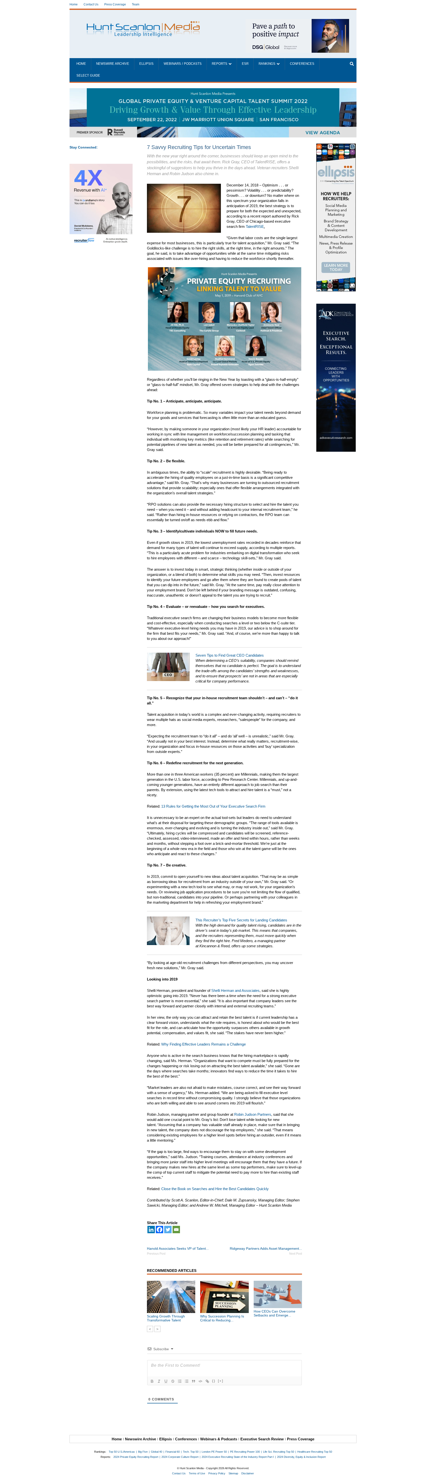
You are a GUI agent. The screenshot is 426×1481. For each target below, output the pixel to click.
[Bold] (152, 1381)
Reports (219, 64)
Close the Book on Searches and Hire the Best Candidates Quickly (215, 1189)
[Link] (207, 1381)
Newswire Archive (112, 64)
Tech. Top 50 (190, 1451)
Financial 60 (172, 1451)
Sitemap (233, 1473)
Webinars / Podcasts (183, 64)
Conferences (302, 64)
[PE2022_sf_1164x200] (213, 91)
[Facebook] (159, 1229)
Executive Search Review (262, 1439)
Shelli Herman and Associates (235, 990)
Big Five (143, 1451)
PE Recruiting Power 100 (245, 1451)
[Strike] (172, 1381)
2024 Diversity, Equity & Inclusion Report (301, 1456)
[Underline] (165, 1381)
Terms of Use (197, 1473)
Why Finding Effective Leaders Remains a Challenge (203, 1044)
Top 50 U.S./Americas (122, 1451)
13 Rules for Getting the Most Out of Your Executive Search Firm (213, 806)
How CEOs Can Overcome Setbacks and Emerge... (274, 1313)
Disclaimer (247, 1473)
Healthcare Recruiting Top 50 (314, 1451)
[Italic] (159, 1381)
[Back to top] (419, 1474)
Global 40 (156, 1451)
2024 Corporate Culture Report (179, 1456)
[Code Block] (200, 1381)
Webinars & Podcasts (218, 1439)
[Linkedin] (151, 1229)
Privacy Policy (216, 1473)
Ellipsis (146, 64)
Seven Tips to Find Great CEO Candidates (229, 655)
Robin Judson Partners (252, 1114)
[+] (220, 1381)
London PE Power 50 (214, 1451)
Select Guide (88, 75)
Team (135, 4)
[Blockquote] (193, 1381)
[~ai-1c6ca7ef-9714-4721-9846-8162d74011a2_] (297, 21)
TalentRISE (255, 226)
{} (213, 1381)
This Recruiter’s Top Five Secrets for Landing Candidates (241, 920)
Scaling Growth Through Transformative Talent (166, 1318)
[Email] (176, 1229)
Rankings (267, 64)
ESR (245, 64)
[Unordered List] (186, 1381)
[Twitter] (168, 1229)
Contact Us (91, 4)
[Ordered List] (179, 1381)
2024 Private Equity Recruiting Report (135, 1456)
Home (74, 4)
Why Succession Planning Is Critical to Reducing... (222, 1318)
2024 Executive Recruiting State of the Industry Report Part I (238, 1456)
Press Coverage (115, 4)
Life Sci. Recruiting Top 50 (278, 1451)
